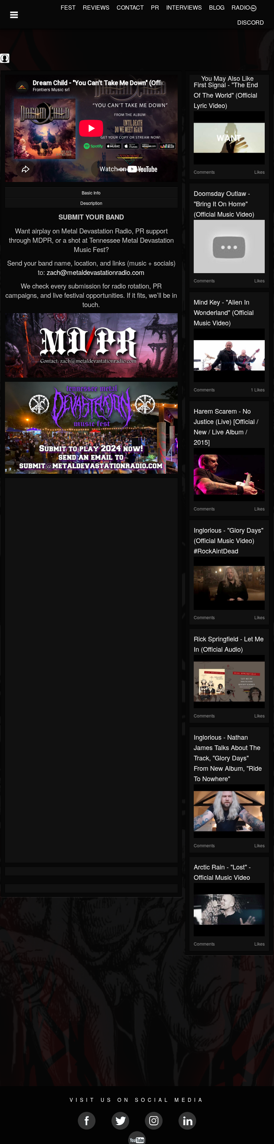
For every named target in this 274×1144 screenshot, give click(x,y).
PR (155, 7)
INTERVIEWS (184, 7)
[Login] (253, 7)
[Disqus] (91, 577)
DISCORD (250, 22)
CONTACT (130, 7)
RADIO (241, 7)
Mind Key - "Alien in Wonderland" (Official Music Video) (224, 312)
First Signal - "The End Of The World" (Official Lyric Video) (226, 95)
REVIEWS (96, 7)
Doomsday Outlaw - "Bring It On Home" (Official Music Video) (224, 203)
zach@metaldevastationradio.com (95, 272)
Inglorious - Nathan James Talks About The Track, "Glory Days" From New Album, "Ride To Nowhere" (228, 757)
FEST (68, 7)
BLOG (216, 7)
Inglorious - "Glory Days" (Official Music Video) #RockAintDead (228, 540)
